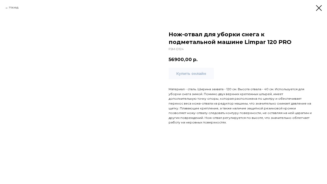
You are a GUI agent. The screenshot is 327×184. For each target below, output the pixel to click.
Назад (13, 7)
